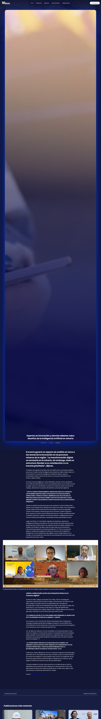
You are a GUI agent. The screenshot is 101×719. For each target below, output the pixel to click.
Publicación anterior (10, 693)
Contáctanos (94, 3)
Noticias (58, 442)
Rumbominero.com (37, 674)
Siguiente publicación (90, 693)
